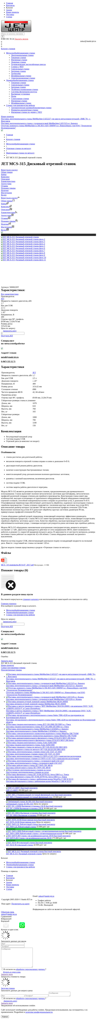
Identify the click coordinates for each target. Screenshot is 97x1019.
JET (2, 299)
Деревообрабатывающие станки (20, 612)
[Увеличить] (20, 237)
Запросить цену (10, 1001)
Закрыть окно (7, 661)
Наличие (5, 224)
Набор (3, 204)
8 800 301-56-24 (39, 894)
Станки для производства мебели (20, 615)
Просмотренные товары (11, 670)
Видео (3, 230)
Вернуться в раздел (9, 198)
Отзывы (4, 218)
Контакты (10, 5)
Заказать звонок (21, 39)
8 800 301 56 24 (8, 39)
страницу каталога (31, 599)
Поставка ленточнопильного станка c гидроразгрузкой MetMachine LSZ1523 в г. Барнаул (39, 123)
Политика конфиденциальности (15, 908)
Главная (9, 3)
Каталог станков (8, 49)
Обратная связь (7, 912)
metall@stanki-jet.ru (10, 357)
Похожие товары (8, 221)
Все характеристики (9, 294)
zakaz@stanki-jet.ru (88, 41)
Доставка (10, 14)
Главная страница (8, 604)
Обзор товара (7, 201)
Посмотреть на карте (20, 904)
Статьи (9, 17)
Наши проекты (12, 12)
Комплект (5, 207)
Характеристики (8, 212)
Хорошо (5, 1017)
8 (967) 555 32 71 (8, 361)
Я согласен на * (25, 969)
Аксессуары (6, 215)
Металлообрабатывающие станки (20, 610)
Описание (5, 209)
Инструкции (6, 227)
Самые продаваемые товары (13, 668)
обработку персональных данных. (30, 969)
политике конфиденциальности (39, 1012)
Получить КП (7, 336)
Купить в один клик (12, 972)
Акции (9, 10)
